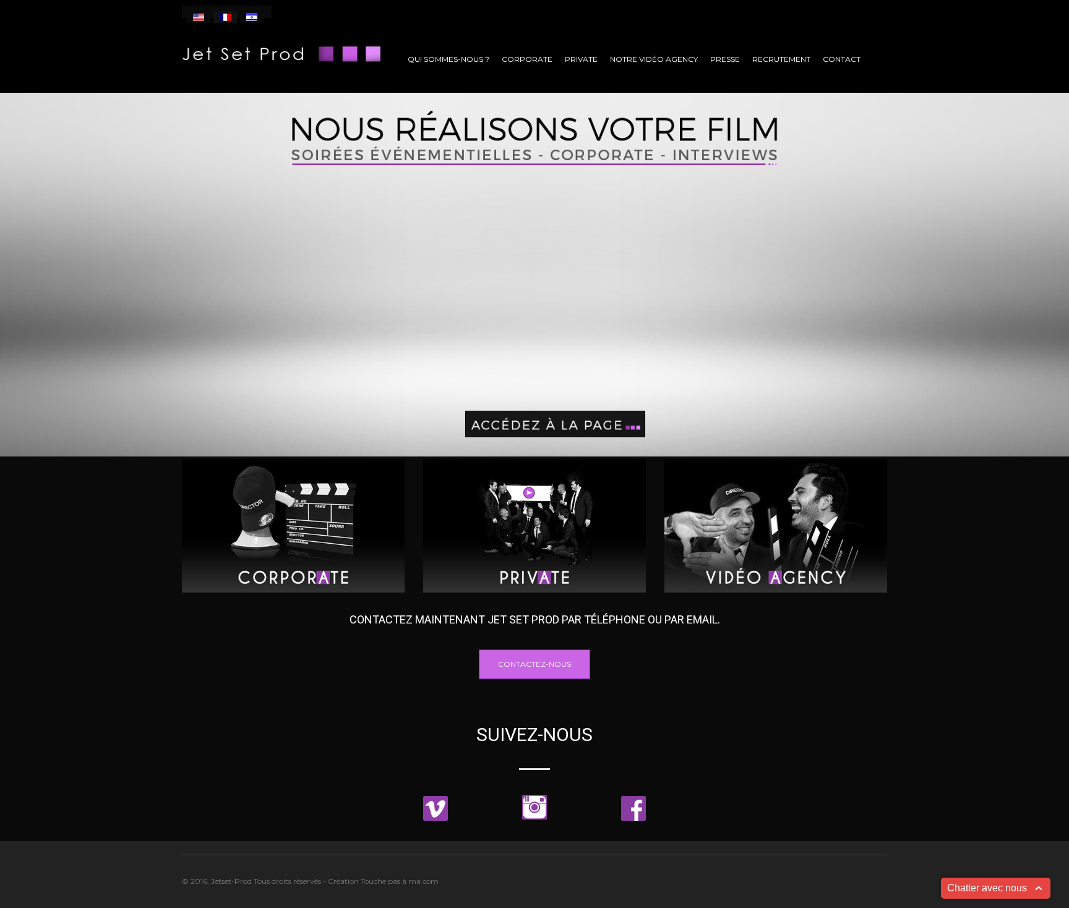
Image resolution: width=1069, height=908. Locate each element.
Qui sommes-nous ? (448, 59)
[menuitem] (198, 17)
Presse (725, 59)
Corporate (527, 59)
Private (581, 59)
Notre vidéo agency (654, 59)
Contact (842, 59)
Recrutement (781, 59)
